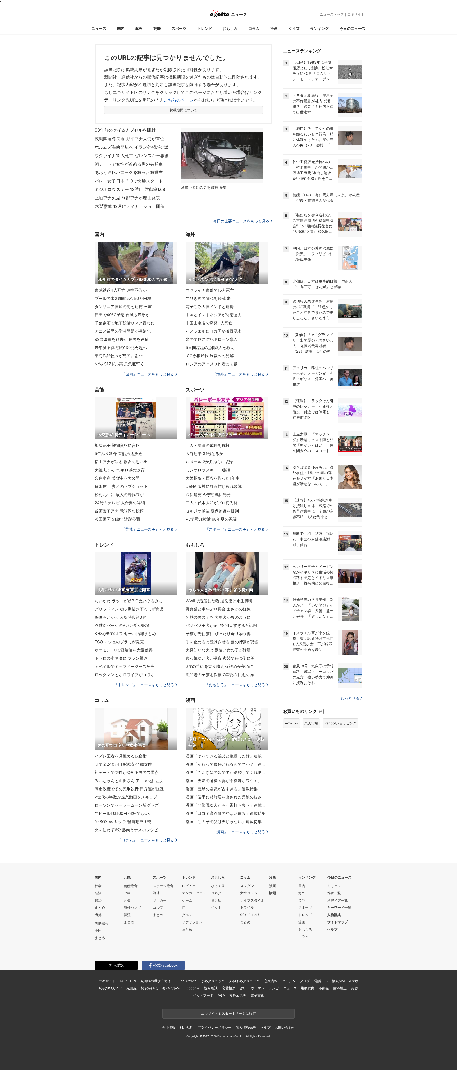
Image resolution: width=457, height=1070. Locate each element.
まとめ (100, 907)
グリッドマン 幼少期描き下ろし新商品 (129, 609)
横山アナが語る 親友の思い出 (121, 461)
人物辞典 (334, 915)
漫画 (274, 28)
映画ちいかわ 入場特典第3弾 (121, 617)
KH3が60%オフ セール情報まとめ (125, 633)
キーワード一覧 (339, 907)
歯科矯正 (340, 988)
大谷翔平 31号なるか (204, 453)
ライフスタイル (252, 900)
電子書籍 (257, 995)
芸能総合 (131, 886)
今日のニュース (352, 28)
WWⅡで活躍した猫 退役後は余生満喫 (219, 600)
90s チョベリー (252, 915)
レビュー (189, 886)
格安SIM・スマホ (345, 981)
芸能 (157, 28)
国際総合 (101, 923)
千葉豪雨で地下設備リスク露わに (125, 322)
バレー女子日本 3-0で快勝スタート (129, 180)
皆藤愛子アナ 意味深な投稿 (119, 510)
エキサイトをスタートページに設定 (228, 1013)
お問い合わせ (285, 1027)
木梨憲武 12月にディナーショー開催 (129, 206)
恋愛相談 (228, 988)
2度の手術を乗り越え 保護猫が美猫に (219, 666)
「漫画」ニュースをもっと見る (239, 831)
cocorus (193, 988)
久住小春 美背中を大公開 (117, 478)
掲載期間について (184, 110)
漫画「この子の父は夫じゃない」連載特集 (224, 821)
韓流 (127, 915)
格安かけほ (149, 988)
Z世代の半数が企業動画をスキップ (126, 797)
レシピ (273, 988)
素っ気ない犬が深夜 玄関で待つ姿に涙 (220, 658)
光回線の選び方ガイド (157, 981)
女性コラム (248, 893)
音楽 (127, 900)
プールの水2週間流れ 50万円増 (123, 298)
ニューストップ (332, 14)
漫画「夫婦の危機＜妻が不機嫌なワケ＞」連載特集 (227, 780)
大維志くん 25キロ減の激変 (120, 469)
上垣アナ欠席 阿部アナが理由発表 (127, 197)
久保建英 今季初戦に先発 (208, 494)
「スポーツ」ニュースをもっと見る (235, 529)
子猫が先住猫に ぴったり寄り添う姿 (218, 633)
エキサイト (355, 14)
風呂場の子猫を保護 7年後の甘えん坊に (221, 674)
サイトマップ (337, 922)
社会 (98, 886)
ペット (216, 907)
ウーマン (257, 988)
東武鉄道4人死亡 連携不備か (121, 290)
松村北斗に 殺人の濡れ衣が (119, 494)
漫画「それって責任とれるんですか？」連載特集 (227, 764)
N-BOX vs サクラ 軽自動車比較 (123, 821)
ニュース (99, 28)
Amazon (291, 723)
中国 (98, 930)
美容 (354, 988)
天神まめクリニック (244, 981)
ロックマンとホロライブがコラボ (125, 674)
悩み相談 (210, 988)
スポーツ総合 (163, 886)
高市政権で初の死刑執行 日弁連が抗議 (129, 788)
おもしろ (230, 28)
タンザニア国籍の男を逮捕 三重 (123, 306)
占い (243, 988)
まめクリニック (213, 981)
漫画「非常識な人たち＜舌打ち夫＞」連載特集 (227, 805)
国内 (121, 28)
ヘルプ (332, 929)
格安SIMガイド (110, 988)
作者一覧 (334, 893)
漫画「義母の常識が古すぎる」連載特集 (222, 788)
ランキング (319, 28)
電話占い (321, 981)
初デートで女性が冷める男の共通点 (129, 164)
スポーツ (179, 28)
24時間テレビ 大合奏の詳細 (120, 502)
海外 (139, 28)
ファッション (192, 922)
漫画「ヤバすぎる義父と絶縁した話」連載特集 (227, 756)
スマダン (247, 886)
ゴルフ (158, 907)
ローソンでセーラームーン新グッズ (127, 805)
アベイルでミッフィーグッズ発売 (125, 666)
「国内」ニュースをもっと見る (148, 374)
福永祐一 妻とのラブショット (121, 486)
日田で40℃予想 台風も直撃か (122, 314)
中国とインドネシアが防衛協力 (214, 314)
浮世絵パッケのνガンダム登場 (122, 625)
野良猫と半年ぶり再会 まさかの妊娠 (218, 609)
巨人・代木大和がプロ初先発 (212, 502)
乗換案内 (307, 988)
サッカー (160, 900)
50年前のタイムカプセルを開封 (125, 130)
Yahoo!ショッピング (341, 723)
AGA (221, 995)
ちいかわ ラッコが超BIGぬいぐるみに (128, 600)
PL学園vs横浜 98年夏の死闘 (211, 519)
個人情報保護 (246, 1027)
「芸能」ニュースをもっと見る (148, 529)
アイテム (288, 981)
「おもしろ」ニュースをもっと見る (235, 684)
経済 (98, 893)
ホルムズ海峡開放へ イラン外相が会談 (131, 147)
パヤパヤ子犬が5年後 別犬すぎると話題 (221, 625)
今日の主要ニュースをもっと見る (241, 221)
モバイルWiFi (172, 988)
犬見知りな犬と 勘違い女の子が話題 (218, 650)
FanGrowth (188, 981)
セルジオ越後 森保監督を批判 (212, 510)
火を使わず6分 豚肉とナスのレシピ (126, 829)
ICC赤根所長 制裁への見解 (210, 355)
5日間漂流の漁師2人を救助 (210, 347)
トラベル (247, 907)
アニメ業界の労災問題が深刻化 (123, 331)
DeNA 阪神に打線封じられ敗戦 (214, 486)
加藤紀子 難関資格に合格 (117, 445)
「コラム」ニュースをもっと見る (146, 840)
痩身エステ (237, 995)
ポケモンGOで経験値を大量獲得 (124, 650)
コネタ (216, 893)
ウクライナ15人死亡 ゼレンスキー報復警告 (134, 155)
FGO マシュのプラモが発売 (119, 641)
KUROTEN (128, 981)
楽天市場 (311, 723)
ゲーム (187, 900)
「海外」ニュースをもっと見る (239, 374)
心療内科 (270, 981)
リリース (334, 886)
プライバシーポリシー (215, 1027)
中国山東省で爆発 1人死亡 (209, 322)
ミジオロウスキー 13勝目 (208, 469)
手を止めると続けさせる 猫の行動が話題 (222, 641)
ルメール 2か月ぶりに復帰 (209, 461)
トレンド (204, 28)
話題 (272, 893)
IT (183, 907)
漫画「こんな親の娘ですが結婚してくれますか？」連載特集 (227, 772)
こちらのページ (179, 100)
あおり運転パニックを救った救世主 (129, 172)
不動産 (324, 988)
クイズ (294, 28)
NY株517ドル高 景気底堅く (119, 363)
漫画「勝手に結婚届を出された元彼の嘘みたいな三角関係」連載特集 (227, 797)
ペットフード (203, 995)
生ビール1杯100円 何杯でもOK (122, 813)
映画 (127, 893)
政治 (98, 900)
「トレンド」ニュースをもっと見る (144, 684)
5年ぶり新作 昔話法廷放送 (118, 453)
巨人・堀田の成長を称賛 (208, 445)
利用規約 (186, 1027)
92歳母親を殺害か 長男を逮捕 (122, 339)
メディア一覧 (337, 900)
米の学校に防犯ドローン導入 (212, 339)
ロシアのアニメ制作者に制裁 (212, 363)
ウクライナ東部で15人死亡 (210, 290)
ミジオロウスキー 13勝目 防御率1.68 (130, 189)
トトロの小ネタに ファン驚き (121, 658)
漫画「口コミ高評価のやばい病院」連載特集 (226, 813)
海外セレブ (132, 907)
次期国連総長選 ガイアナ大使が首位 (129, 138)
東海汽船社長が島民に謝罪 (119, 355)
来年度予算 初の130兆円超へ (121, 347)
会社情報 (168, 1027)
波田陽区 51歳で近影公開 (117, 519)
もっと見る (349, 698)
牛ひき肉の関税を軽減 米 (208, 298)
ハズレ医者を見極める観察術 (121, 756)
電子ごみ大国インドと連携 (210, 306)
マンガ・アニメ (194, 893)
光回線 (131, 988)
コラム (253, 28)
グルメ (187, 915)
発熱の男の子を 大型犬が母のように (218, 617)
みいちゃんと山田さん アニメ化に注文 (129, 780)
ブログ (305, 981)
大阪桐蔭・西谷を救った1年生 (213, 478)
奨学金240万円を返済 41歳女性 (123, 764)
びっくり (218, 886)
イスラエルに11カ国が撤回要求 (213, 331)
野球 (156, 893)
